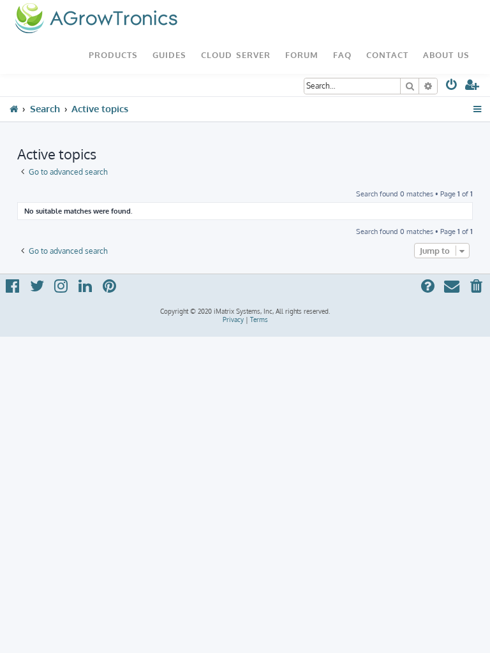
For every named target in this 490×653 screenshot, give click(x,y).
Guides (169, 54)
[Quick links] (477, 109)
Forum (301, 54)
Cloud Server (236, 54)
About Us (446, 54)
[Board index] (96, 19)
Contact (387, 54)
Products (113, 54)
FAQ (342, 54)
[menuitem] (452, 87)
